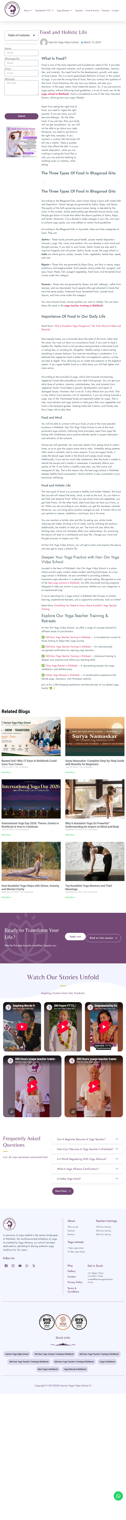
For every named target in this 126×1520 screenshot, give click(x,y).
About (26, 10)
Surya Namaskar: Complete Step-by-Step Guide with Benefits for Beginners (94, 762)
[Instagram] (13, 1266)
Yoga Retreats (63, 10)
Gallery (72, 1271)
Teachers (79, 10)
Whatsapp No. (12, 59)
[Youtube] (20, 1266)
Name (8, 48)
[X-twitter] (34, 1266)
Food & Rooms (92, 10)
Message (9, 79)
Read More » (7, 772)
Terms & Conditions (73, 1289)
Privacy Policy (75, 1282)
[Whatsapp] (27, 1266)
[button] (34, 35)
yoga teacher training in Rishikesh (83, 305)
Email (8, 69)
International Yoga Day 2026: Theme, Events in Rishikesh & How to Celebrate (30, 825)
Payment (105, 10)
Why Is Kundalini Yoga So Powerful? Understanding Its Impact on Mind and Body (92, 825)
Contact (115, 10)
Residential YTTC (43, 10)
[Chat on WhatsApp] (118, 1496)
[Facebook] (6, 1266)
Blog (70, 1265)
